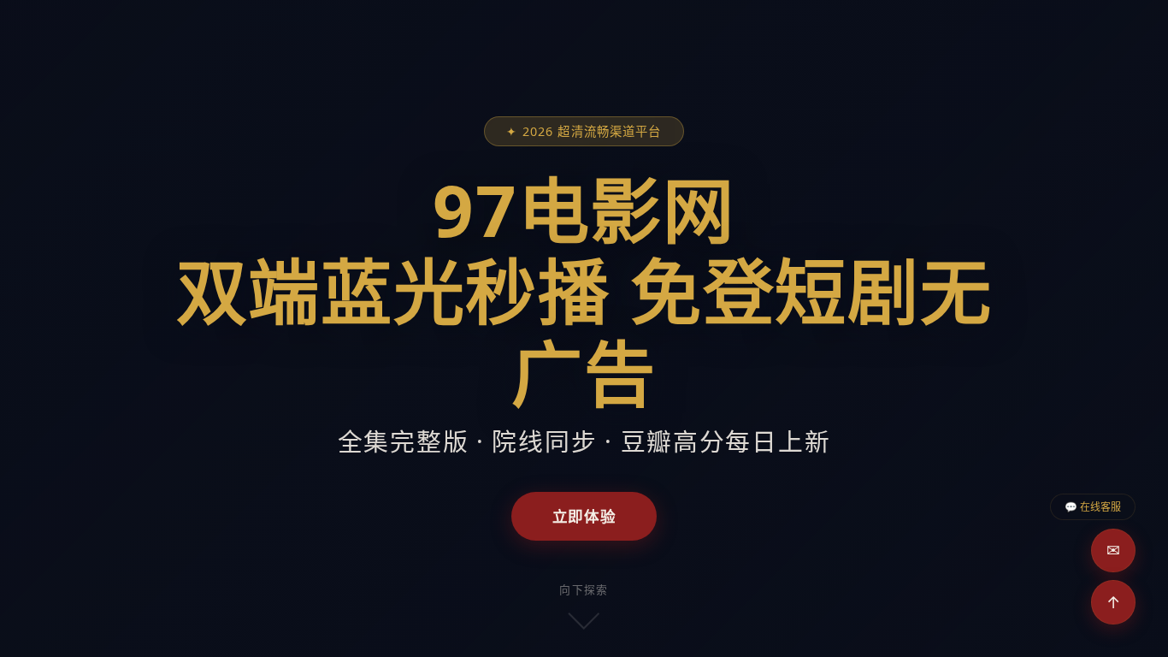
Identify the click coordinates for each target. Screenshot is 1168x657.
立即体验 (584, 516)
